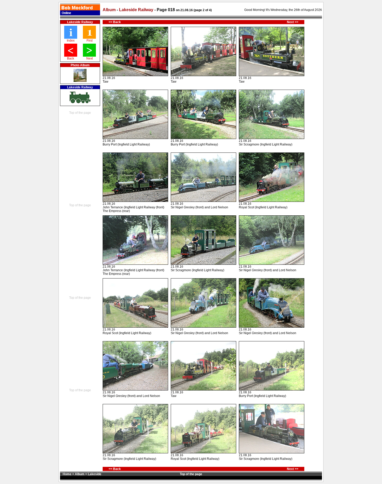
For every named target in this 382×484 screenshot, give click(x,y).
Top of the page (80, 113)
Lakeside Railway (136, 10)
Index (71, 40)
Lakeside (94, 474)
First (90, 40)
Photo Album (80, 65)
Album (109, 10)
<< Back (115, 22)
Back (70, 58)
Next (89, 58)
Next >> (292, 22)
